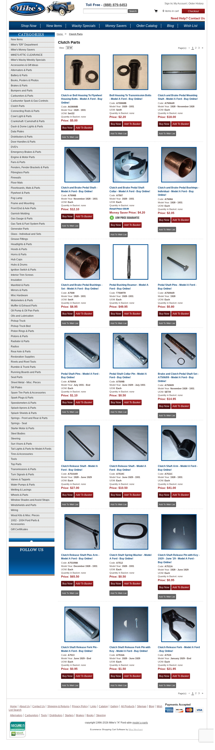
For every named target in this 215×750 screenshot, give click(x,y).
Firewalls (16, 177)
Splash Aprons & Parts (23, 407)
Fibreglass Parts (20, 172)
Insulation (16, 279)
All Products (128, 706)
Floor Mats (17, 182)
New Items (54, 26)
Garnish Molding (20, 213)
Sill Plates (16, 387)
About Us (24, 706)
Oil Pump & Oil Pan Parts (25, 310)
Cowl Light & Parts (21, 116)
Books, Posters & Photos (25, 80)
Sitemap (141, 706)
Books (90, 715)
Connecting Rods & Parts (25, 111)
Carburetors (31, 715)
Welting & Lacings (21, 489)
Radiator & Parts (20, 341)
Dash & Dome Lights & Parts (27, 126)
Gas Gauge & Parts (22, 218)
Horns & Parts (18, 254)
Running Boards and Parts (26, 372)
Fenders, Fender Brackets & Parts (30, 167)
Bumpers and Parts (22, 90)
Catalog (103, 706)
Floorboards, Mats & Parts (25, 187)
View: (61, 48)
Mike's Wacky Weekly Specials (28, 59)
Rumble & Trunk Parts (23, 367)
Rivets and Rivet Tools (23, 361)
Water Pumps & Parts (23, 484)
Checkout (193, 11)
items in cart (171, 11)
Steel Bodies (18, 433)
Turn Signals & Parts (22, 474)
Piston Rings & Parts (22, 331)
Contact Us (38, 706)
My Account (180, 3)
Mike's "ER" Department (24, 44)
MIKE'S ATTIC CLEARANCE (27, 54)
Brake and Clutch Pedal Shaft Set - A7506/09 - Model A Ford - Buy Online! (178, 377)
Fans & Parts (18, 162)
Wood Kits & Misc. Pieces (25, 515)
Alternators (16, 715)
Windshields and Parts (23, 505)
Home (13, 706)
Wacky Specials (84, 26)
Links (93, 706)
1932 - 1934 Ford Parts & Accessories (25, 522)
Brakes (80, 715)
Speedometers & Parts (23, 402)
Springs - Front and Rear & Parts (29, 418)
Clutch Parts (18, 106)
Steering (15, 438)
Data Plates (17, 131)
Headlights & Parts (21, 244)
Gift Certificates (19, 529)
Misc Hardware (19, 295)
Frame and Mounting (22, 203)
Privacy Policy (80, 706)
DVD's (14, 146)
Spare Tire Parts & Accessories (28, 392)
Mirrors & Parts (19, 290)
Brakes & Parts (19, 85)
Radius (15, 346)
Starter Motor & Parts (22, 428)
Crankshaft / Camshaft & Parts (28, 121)
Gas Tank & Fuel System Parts (28, 223)
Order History (196, 3)
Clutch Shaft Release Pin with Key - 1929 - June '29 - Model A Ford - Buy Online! (179, 559)
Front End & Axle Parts (23, 208)
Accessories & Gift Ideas (24, 65)
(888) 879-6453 (115, 5)
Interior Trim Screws (22, 274)
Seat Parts (17, 377)
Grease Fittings (19, 239)
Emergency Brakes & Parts (26, 152)
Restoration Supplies (23, 356)
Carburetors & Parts (22, 95)
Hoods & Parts (19, 249)
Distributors (55, 715)
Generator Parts (20, 228)
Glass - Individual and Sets (26, 234)
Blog (170, 26)
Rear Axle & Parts (21, 351)
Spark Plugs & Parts (22, 397)
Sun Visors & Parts (21, 443)
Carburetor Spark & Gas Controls (29, 100)
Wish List (190, 26)
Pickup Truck (18, 320)
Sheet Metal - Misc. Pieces (26, 382)
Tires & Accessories (22, 454)
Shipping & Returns (58, 706)
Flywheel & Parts (20, 192)
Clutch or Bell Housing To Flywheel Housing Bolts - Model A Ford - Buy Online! (81, 99)
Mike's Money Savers (23, 49)
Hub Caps (16, 259)
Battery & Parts (19, 75)
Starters (69, 715)
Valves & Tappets (20, 479)
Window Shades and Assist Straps (30, 499)
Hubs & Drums (19, 264)
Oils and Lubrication (22, 315)
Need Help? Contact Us (188, 18)
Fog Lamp (16, 198)
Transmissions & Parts (23, 469)
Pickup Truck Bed (21, 326)
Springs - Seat (19, 423)
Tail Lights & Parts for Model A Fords (31, 448)
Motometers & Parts (22, 300)
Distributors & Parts (22, 136)
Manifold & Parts (20, 285)
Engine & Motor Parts (23, 157)
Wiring (14, 510)
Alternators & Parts (21, 70)
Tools (14, 459)
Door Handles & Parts (23, 141)
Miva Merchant (136, 729)
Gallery (114, 706)
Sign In (168, 3)
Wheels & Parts (19, 494)
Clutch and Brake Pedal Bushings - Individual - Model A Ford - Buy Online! (178, 191)
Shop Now (28, 26)
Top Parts (16, 464)
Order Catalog (146, 26)
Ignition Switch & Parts (23, 269)
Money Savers (116, 26)
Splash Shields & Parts (24, 413)
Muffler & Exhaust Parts (24, 305)
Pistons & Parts (19, 336)
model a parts (140, 722)
